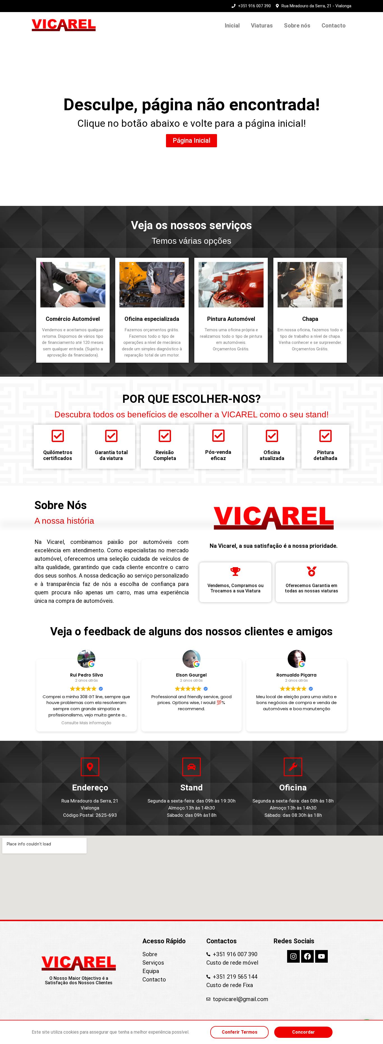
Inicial (232, 25)
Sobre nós (297, 25)
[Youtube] (321, 956)
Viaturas (262, 25)
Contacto (334, 25)
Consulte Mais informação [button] (86, 723)
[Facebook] (307, 956)
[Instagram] (293, 956)
